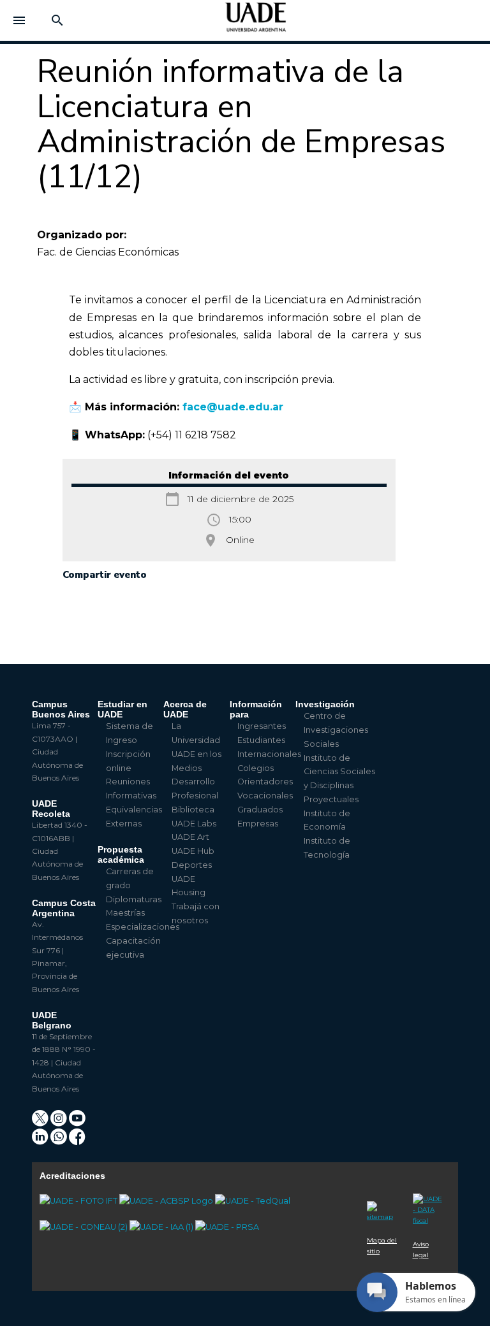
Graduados (260, 809)
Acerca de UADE (185, 709)
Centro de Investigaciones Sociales (336, 730)
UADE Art (190, 837)
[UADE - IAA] (162, 1227)
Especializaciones (142, 927)
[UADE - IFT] (79, 1201)
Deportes (192, 865)
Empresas (257, 823)
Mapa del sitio (382, 1245)
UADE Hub (193, 851)
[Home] (255, 23)
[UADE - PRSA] (227, 1227)
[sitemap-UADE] (382, 1207)
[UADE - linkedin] (41, 1141)
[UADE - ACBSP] (167, 1201)
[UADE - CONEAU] (85, 1227)
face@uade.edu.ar (232, 407)
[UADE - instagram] (59, 1122)
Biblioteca (193, 809)
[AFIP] (428, 1203)
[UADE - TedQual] (252, 1201)
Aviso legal (421, 1249)
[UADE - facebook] (77, 1141)
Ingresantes (261, 726)
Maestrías (125, 913)
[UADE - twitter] (41, 1122)
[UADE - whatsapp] (59, 1141)
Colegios (255, 768)
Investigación (325, 704)
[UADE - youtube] (77, 1122)
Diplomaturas (133, 899)
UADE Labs (194, 823)
